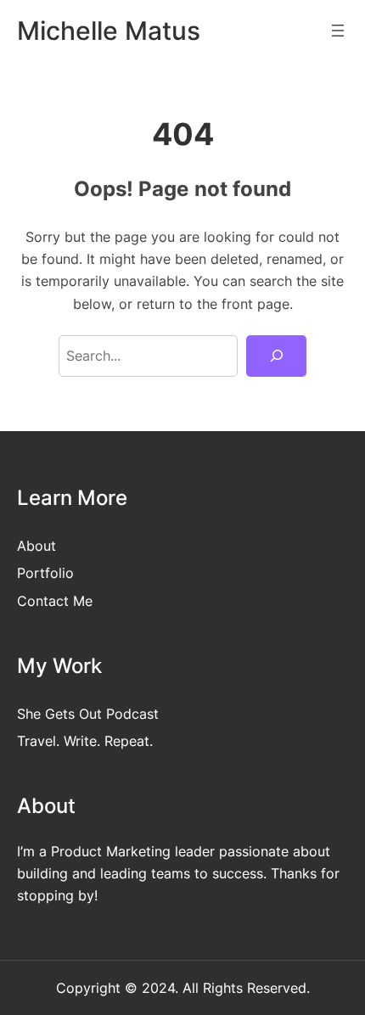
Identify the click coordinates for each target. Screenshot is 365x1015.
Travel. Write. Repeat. (85, 740)
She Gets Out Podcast (88, 713)
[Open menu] (338, 30)
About (36, 545)
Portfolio (45, 572)
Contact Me (55, 600)
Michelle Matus (108, 30)
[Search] (276, 356)
